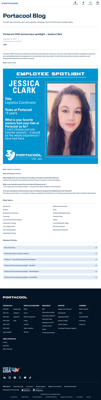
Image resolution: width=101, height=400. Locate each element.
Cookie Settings (25, 397)
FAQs (14, 320)
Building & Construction (10, 213)
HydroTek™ (16, 317)
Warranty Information (70, 386)
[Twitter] (19, 377)
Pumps (26, 320)
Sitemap (89, 397)
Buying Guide (17, 309)
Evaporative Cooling (9, 223)
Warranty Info (62, 313)
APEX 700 (5, 313)
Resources (46, 306)
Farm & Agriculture (9, 226)
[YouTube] (24, 377)
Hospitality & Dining (9, 233)
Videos (44, 329)
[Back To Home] (10, 3)
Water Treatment (28, 328)
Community (82, 320)
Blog (43, 309)
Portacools (7, 306)
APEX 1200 (6, 317)
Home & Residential (9, 230)
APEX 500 (6, 309)
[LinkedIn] (4, 377)
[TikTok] (30, 377)
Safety (55, 220)
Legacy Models (7, 332)
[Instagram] (9, 377)
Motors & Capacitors (29, 317)
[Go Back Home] (15, 297)
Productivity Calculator (48, 332)
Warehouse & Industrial (60, 230)
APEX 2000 (6, 320)
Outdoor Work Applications (61, 213)
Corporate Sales (83, 317)
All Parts (26, 332)
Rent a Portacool (7, 349)
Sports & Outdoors (59, 226)
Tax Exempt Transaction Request (67, 328)
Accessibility (80, 397)
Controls (26, 324)
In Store (5, 342)
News (55, 210)
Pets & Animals (58, 216)
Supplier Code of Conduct (67, 397)
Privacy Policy (14, 397)
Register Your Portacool (64, 309)
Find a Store (29, 386)
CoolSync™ (16, 313)
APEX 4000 (6, 324)
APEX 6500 (6, 328)
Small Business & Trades (61, 223)
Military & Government (60, 206)
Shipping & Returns (63, 317)
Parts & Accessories (31, 306)
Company (82, 306)
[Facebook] (14, 377)
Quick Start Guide (47, 319)
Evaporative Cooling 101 (48, 316)
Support (61, 306)
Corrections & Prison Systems (12, 220)
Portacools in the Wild (48, 312)
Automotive (6, 206)
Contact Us (82, 324)
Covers (26, 313)
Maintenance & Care (48, 322)
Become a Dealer (63, 320)
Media (25, 309)
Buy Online (6, 345)
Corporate (6, 216)
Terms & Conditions (37, 397)
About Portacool (83, 309)
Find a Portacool (9, 339)
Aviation (5, 210)
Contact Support (62, 324)
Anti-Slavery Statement (51, 397)
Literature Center (47, 326)
